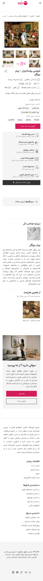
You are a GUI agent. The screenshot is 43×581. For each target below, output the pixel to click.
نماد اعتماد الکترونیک (31, 478)
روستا (10, 79)
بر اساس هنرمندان (32, 494)
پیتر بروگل (34, 245)
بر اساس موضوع (33, 498)
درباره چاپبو (35, 470)
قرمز (26, 83)
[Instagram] (21, 572)
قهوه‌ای (21, 83)
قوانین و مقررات (33, 533)
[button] (21, 440)
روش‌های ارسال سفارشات (30, 525)
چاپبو (14, 552)
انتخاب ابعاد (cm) (33, 116)
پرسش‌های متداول (32, 529)
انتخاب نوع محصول (32, 104)
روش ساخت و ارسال (32, 521)
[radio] (35, 108)
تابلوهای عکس (34, 506)
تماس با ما (35, 466)
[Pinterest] (13, 572)
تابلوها (38, 16)
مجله (37, 474)
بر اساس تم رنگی (33, 502)
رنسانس (33, 79)
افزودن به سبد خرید (28, 126)
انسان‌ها (16, 79)
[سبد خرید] (4, 3)
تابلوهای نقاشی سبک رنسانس (17, 16)
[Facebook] (17, 572)
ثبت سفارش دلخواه (32, 517)
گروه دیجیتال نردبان (14, 557)
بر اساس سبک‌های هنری (30, 490)
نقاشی (32, 16)
